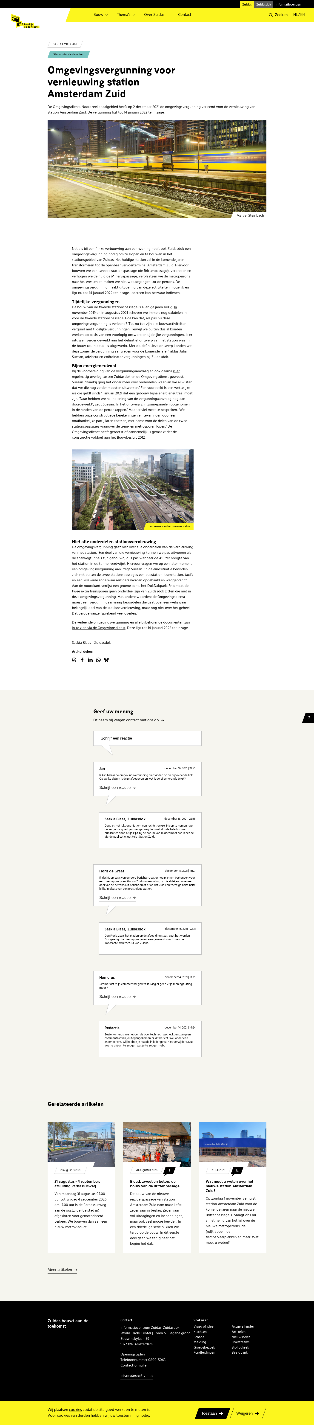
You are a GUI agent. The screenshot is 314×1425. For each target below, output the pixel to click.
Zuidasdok (263, 4)
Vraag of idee (204, 1326)
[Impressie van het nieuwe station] (133, 489)
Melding (200, 1342)
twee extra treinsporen (90, 591)
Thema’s (123, 14)
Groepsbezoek (204, 1347)
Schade (199, 1337)
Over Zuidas (154, 14)
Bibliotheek (240, 1347)
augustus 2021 (116, 312)
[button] (278, 15)
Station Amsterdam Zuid (68, 54)
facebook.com (82, 660)
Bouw (98, 14)
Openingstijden (132, 1354)
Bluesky (106, 660)
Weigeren (244, 1413)
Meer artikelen (60, 1270)
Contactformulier (134, 1365)
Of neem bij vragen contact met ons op (126, 720)
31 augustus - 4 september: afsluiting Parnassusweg (77, 1184)
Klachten (200, 1332)
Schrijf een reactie (116, 738)
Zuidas (247, 4)
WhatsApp (98, 660)
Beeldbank (240, 1352)
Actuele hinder (243, 1326)
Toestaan (209, 1413)
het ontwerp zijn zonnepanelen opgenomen (155, 404)
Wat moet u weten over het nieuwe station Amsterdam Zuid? (229, 1186)
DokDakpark (157, 585)
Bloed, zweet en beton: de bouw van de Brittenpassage (155, 1184)
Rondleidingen (204, 1352)
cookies (75, 1410)
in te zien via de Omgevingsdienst (99, 627)
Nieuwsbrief (241, 1337)
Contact (184, 14)
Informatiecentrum (289, 4)
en (302, 15)
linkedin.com (90, 660)
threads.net (74, 660)
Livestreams (240, 1342)
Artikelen (238, 1332)
